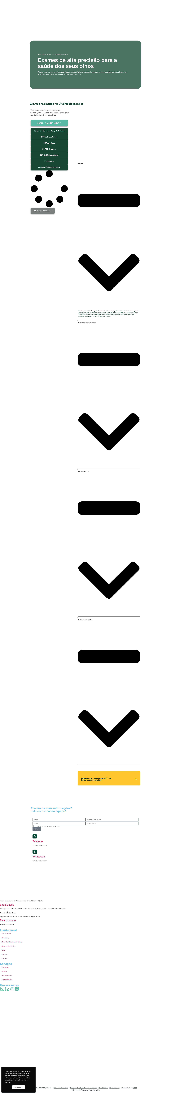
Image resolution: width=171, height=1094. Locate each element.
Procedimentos (7, 975)
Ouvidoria (5, 958)
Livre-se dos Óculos (8, 946)
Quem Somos (6, 934)
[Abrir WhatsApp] (166, 1089)
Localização (7, 904)
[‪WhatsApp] (35, 851)
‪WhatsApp (39, 856)
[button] (43, 211)
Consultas (5, 967)
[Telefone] (35, 836)
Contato (4, 954)
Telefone (38, 841)
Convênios (5, 938)
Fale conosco (8, 920)
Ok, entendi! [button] (18, 1087)
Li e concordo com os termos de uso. (46, 826)
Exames (4, 971)
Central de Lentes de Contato (12, 942)
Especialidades (7, 979)
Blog (3, 950)
